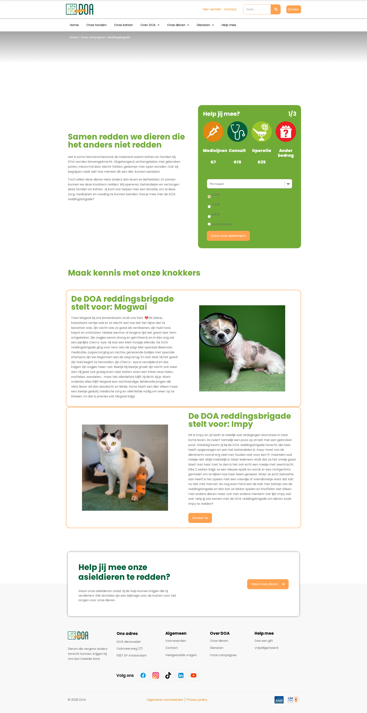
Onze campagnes (93, 37)
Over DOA (148, 25)
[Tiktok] (168, 675)
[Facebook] (143, 675)
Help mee (229, 25)
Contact (171, 648)
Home (74, 25)
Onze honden (96, 25)
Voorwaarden (175, 641)
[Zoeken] (275, 9)
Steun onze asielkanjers (228, 236)
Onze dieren (176, 25)
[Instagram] (155, 675)
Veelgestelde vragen (181, 655)
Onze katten (123, 25)
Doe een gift (264, 641)
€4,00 (216, 204)
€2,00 (216, 194)
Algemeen (176, 633)
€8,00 (216, 214)
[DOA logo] (87, 9)
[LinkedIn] (180, 675)
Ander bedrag (222, 224)
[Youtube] (193, 675)
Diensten (203, 25)
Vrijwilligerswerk (266, 648)
